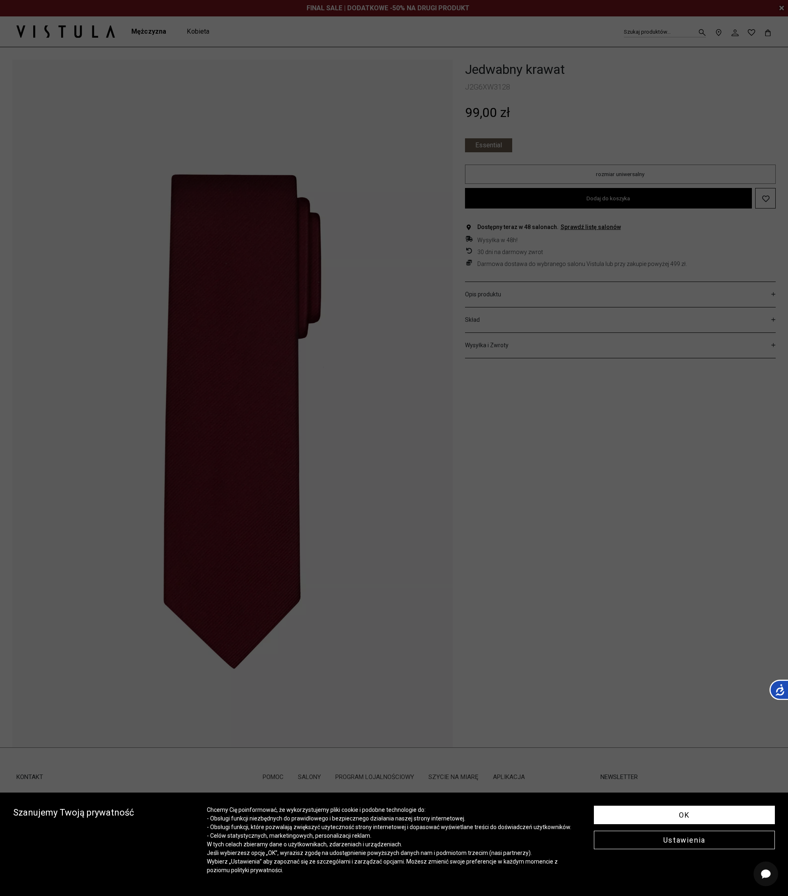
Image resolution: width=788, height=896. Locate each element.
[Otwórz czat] (766, 874)
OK (684, 815)
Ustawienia (684, 840)
